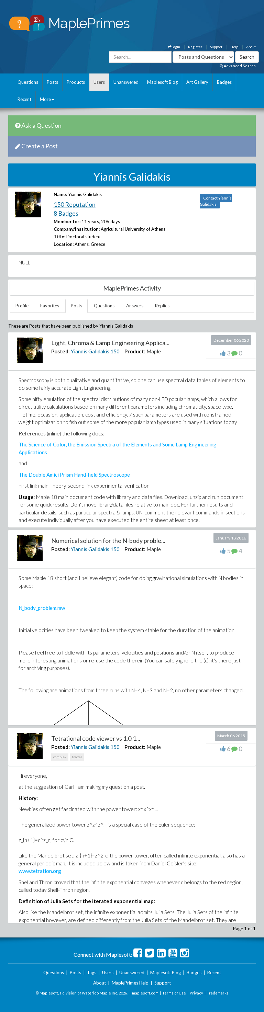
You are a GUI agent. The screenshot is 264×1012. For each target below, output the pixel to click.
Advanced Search (239, 66)
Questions (28, 82)
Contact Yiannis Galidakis (216, 201)
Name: (60, 194)
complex (59, 757)
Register (195, 47)
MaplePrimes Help (130, 983)
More (45, 99)
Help (234, 47)
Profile (22, 305)
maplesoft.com (145, 993)
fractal (77, 757)
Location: (64, 244)
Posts (52, 82)
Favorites (49, 305)
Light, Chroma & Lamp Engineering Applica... (110, 342)
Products (76, 82)
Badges (224, 82)
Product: (134, 351)
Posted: (60, 351)
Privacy (196, 993)
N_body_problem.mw (42, 608)
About (251, 47)
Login (176, 47)
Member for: (67, 221)
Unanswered (126, 82)
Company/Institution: (77, 229)
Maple (153, 351)
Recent (24, 99)
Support (216, 47)
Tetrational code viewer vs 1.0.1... (95, 738)
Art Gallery (197, 82)
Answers (134, 305)
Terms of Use (174, 993)
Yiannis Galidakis (90, 351)
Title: (59, 236)
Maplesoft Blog (162, 82)
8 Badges (66, 213)
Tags (91, 972)
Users (99, 82)
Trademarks (218, 993)
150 (115, 351)
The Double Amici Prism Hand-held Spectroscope (74, 474)
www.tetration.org (40, 871)
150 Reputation (75, 204)
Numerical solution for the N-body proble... (108, 540)
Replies (162, 305)
